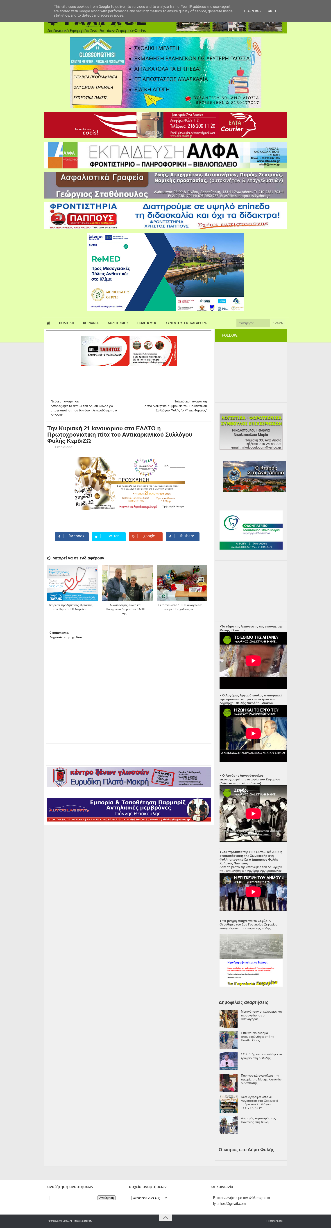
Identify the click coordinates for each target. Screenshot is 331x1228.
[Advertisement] (128, 383)
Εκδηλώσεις (63, 447)
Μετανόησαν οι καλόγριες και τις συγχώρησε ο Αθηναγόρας (261, 1015)
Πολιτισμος (147, 323)
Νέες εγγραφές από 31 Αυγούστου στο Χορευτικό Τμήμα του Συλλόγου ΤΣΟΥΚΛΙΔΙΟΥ (259, 1102)
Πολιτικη (66, 323)
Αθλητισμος (118, 323)
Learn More (253, 11)
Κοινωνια (91, 323)
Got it (273, 11)
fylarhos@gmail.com (229, 1204)
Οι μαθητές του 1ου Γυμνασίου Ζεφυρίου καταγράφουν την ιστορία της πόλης (248, 926)
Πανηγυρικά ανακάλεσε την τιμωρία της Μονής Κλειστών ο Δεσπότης (261, 1079)
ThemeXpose (275, 1220)
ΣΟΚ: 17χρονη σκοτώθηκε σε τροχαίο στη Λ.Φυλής (261, 1056)
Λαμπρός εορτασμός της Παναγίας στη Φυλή (258, 1120)
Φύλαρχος (54, 1220)
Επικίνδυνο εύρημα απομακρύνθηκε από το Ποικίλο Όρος (257, 1036)
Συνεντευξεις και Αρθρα (186, 323)
